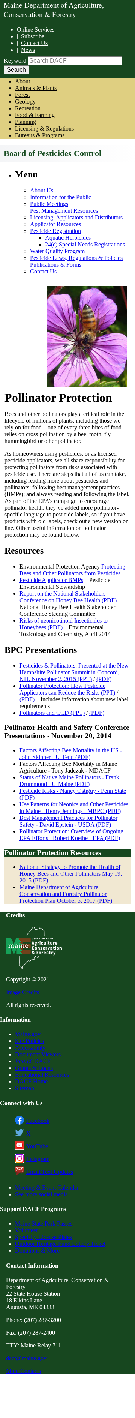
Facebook (38, 1121)
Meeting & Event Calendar (47, 1187)
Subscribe (32, 36)
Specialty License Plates (43, 1237)
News (28, 50)
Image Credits (22, 992)
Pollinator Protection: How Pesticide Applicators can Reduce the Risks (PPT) (67, 689)
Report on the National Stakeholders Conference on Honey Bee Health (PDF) (68, 596)
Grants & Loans (34, 1068)
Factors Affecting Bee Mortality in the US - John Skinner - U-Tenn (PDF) (71, 753)
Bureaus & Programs (39, 135)
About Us (41, 190)
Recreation (27, 108)
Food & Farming (35, 115)
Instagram (38, 1159)
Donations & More (37, 1250)
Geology (25, 101)
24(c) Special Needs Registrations (85, 244)
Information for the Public (60, 197)
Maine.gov (27, 1034)
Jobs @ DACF (33, 1061)
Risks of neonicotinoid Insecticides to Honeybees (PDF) (64, 623)
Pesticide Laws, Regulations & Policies (76, 258)
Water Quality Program (57, 251)
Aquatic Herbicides (68, 237)
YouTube (37, 1146)
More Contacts (23, 1371)
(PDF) (103, 679)
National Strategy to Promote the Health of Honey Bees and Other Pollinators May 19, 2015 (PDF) (71, 874)
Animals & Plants (36, 88)
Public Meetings (49, 204)
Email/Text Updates (49, 1172)
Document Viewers (38, 1054)
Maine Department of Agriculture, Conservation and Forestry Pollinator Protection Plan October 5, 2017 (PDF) (66, 894)
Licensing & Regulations (44, 128)
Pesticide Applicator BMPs (51, 580)
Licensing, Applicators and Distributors (76, 217)
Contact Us (34, 43)
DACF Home (31, 1081)
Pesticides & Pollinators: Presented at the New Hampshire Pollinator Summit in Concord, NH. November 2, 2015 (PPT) (74, 672)
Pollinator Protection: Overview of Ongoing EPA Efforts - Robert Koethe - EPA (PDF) (71, 834)
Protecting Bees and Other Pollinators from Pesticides (72, 569)
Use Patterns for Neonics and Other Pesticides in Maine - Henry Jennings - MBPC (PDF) (74, 807)
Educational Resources (42, 1074)
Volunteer (26, 1230)
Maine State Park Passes (43, 1223)
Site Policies (29, 1041)
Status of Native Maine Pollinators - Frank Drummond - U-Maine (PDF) (69, 780)
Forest (22, 95)
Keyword (15, 60)
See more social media (41, 1194)
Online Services (35, 29)
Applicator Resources (55, 224)
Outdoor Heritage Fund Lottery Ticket (60, 1244)
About (22, 81)
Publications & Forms (55, 264)
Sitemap (24, 1088)
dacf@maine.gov (26, 1358)
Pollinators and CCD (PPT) (52, 713)
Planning (25, 122)
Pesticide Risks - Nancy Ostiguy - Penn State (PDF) (73, 794)
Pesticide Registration (55, 231)
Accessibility (30, 1047)
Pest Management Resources (64, 210)
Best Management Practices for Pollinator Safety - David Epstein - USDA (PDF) (68, 821)
